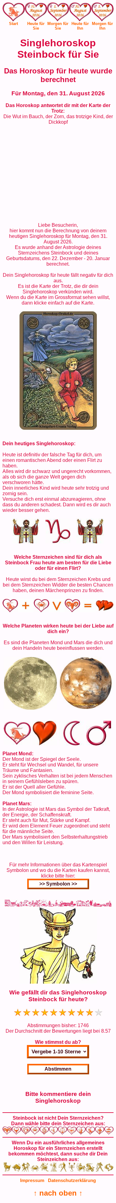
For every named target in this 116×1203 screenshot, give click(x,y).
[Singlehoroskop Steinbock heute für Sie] (36, 13)
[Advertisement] (58, 174)
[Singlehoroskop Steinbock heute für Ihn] (80, 13)
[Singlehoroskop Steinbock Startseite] (13, 19)
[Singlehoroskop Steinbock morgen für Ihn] (102, 13)
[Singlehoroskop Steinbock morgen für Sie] (58, 13)
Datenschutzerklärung (72, 1180)
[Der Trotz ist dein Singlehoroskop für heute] (58, 428)
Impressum (32, 1180)
